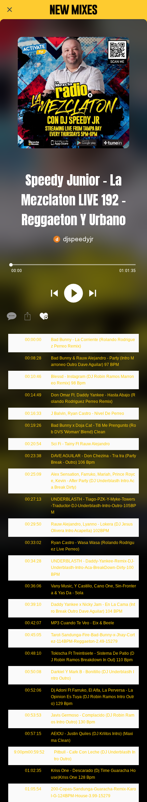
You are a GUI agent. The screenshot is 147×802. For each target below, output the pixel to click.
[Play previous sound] (54, 293)
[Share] (27, 316)
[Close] (9, 9)
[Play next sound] (92, 293)
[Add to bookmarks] (44, 316)
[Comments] (11, 316)
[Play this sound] (73, 293)
